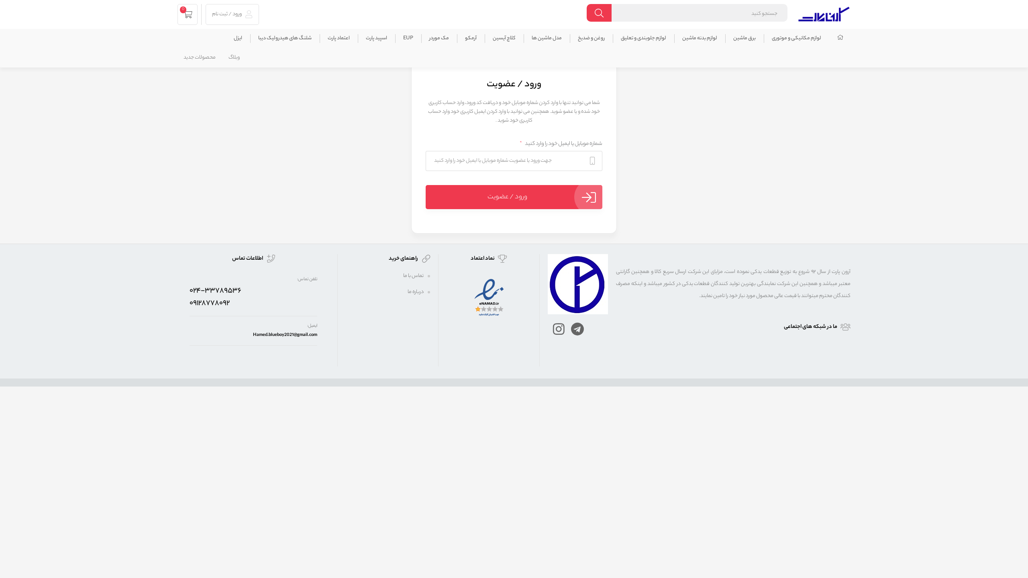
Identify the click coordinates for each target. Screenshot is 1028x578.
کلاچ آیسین (504, 38)
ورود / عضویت (507, 197)
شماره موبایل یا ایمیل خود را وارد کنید (561, 144)
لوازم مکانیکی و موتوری (796, 38)
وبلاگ (234, 57)
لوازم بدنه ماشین (699, 38)
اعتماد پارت (339, 38)
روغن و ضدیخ (591, 38)
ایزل (238, 38)
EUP (408, 38)
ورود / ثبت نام (227, 14)
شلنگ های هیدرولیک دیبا (285, 38)
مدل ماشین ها (547, 38)
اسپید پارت (376, 38)
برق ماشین (744, 38)
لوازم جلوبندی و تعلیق (643, 38)
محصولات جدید (200, 57)
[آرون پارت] (824, 13)
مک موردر (439, 38)
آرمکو (471, 38)
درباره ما (416, 292)
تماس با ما (413, 276)
